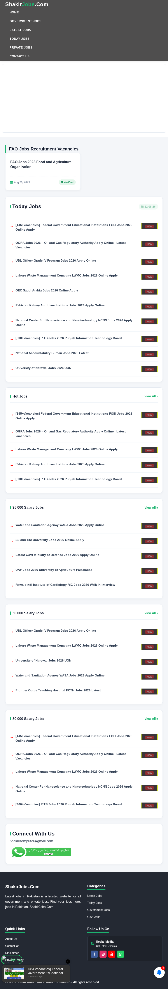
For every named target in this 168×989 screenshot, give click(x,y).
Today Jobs (20, 38)
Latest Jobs (20, 30)
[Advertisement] (84, 98)
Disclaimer (12, 953)
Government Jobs (26, 21)
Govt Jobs (93, 916)
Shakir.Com (26, 4)
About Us (11, 938)
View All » (151, 396)
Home (14, 12)
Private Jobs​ (21, 47)
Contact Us (20, 56)
